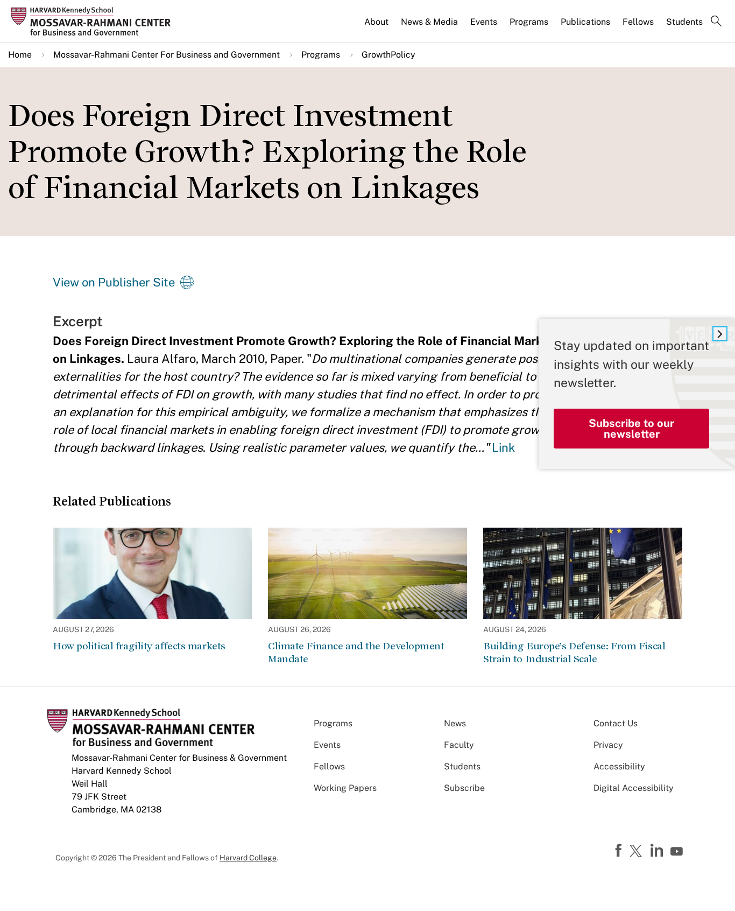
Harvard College (248, 857)
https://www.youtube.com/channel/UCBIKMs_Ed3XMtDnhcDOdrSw (678, 852)
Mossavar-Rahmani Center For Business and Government (166, 55)
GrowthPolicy (388, 55)
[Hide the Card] (720, 334)
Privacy (608, 745)
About (376, 22)
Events (483, 22)
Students (684, 22)
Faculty (459, 745)
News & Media (429, 22)
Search (716, 22)
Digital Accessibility (633, 788)
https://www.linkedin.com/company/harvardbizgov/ (658, 850)
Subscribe (464, 788)
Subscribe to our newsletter (631, 428)
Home (20, 55)
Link (503, 447)
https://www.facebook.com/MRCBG (620, 850)
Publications (585, 22)
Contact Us (615, 723)
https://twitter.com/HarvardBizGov (638, 852)
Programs (529, 22)
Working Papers (345, 788)
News (455, 723)
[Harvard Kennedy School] (94, 21)
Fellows (638, 22)
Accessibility (619, 766)
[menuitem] (377, 26)
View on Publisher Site (114, 282)
